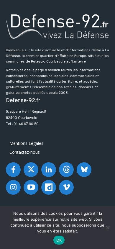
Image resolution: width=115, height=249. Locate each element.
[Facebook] (13, 169)
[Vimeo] (66, 187)
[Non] (108, 227)
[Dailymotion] (48, 187)
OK (59, 240)
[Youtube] (31, 187)
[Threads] (66, 169)
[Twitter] (31, 169)
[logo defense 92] (57, 26)
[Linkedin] (48, 169)
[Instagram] (13, 187)
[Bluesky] (84, 169)
